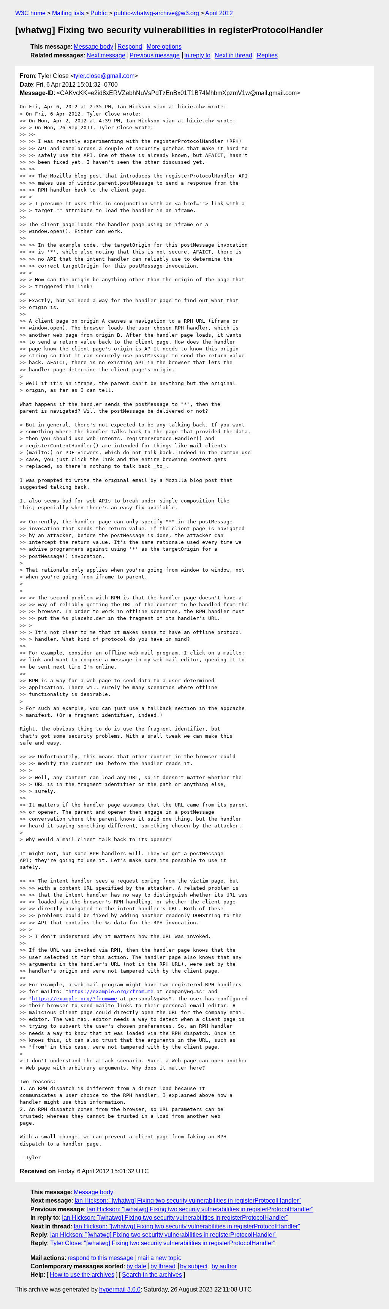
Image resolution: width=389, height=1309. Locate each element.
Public (99, 13)
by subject (193, 1266)
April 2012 (219, 13)
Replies (267, 55)
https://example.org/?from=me (110, 991)
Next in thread (233, 55)
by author (224, 1266)
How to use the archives (82, 1274)
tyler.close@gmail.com (104, 76)
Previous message (155, 55)
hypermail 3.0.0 (120, 1289)
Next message (106, 55)
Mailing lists (68, 13)
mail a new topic (159, 1258)
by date (136, 1266)
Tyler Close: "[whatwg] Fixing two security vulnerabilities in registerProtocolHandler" (162, 1243)
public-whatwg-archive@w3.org (156, 13)
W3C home (30, 13)
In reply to (197, 55)
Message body (93, 46)
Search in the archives (152, 1274)
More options (164, 46)
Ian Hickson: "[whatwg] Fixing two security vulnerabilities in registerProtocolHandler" (187, 1200)
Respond (129, 46)
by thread (163, 1266)
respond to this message (100, 1258)
